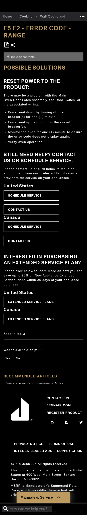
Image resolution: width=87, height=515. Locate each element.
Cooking (27, 16)
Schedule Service (24, 195)
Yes (7, 358)
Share (13, 45)
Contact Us (19, 209)
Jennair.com (59, 405)
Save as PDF (6, 45)
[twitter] (81, 422)
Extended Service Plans (31, 302)
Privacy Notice (28, 444)
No (18, 358)
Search (6, 508)
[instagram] (52, 422)
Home (8, 16)
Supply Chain (70, 451)
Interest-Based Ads (33, 451)
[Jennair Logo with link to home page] (22, 420)
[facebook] (66, 422)
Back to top (13, 333)
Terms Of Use (61, 444)
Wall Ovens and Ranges (60, 16)
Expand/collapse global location (82, 15)
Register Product (64, 412)
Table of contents (22, 57)
